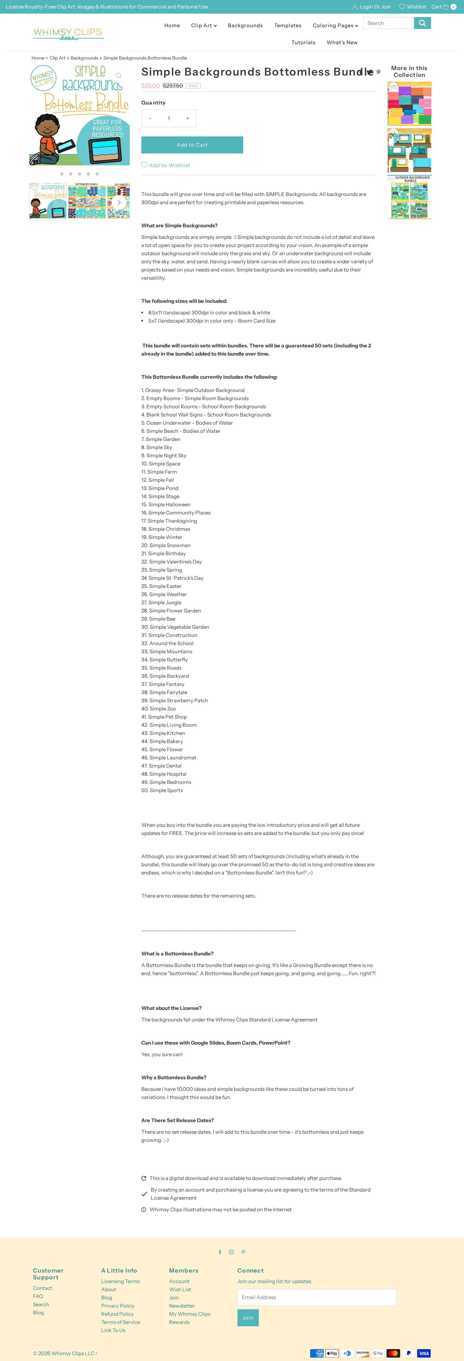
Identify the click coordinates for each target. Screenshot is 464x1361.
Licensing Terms (120, 1281)
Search (41, 1304)
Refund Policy (117, 1314)
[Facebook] (220, 1252)
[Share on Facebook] (361, 72)
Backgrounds (245, 25)
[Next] (118, 202)
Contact (42, 1288)
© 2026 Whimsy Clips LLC (63, 1353)
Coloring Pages (334, 25)
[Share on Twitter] (370, 72)
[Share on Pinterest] (378, 72)
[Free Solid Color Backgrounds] (410, 124)
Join (174, 1297)
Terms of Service (120, 1322)
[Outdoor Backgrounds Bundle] (410, 217)
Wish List (180, 1289)
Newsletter (182, 1305)
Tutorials (303, 42)
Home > (40, 58)
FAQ (38, 1296)
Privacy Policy (118, 1305)
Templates (288, 25)
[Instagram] (231, 1252)
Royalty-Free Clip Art (50, 6)
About (108, 1289)
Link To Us (113, 1330)
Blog (38, 1312)
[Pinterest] (243, 1252)
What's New (342, 42)
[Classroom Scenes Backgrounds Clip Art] (410, 170)
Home (172, 25)
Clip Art (202, 25)
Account (179, 1281)
